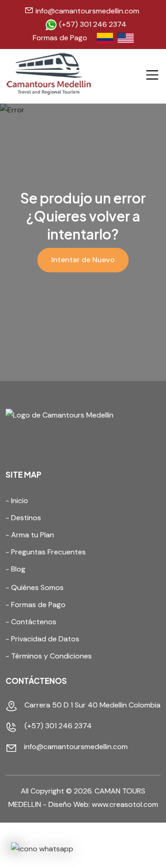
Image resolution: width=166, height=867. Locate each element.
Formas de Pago (60, 38)
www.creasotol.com (125, 804)
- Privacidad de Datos (42, 639)
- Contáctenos (31, 622)
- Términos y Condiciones (49, 656)
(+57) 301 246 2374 (91, 24)
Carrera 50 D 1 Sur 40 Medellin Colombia (92, 705)
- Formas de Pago (35, 604)
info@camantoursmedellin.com (87, 11)
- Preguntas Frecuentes (46, 552)
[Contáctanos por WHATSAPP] (42, 849)
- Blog (15, 569)
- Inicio (17, 500)
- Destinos (23, 518)
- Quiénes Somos (35, 587)
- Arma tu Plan (30, 535)
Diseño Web (68, 804)
